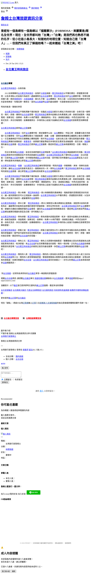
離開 (13, 571)
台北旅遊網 (59, 278)
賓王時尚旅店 (58, 93)
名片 (7, 59)
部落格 (8, 57)
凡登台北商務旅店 (34, 290)
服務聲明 (68, 543)
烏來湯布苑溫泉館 (61, 290)
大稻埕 (43, 93)
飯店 (16, 285)
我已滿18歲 (6, 571)
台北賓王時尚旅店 (17, 69)
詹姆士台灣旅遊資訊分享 (22, 18)
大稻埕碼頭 (28, 99)
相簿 (7, 54)
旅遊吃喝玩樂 (40, 278)
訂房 (75, 209)
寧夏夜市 (18, 99)
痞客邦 (25, 350)
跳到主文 (5, 25)
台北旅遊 (39, 102)
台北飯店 (32, 273)
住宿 (46, 102)
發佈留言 (5, 382)
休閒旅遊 (20, 49)
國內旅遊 (19, 356)
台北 (71, 96)
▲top (3, 363)
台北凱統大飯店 (19, 290)
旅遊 (86, 142)
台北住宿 (44, 96)
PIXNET (27, 543)
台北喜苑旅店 (48, 290)
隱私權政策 (59, 543)
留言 (31, 350)
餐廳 (20, 166)
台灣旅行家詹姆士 (8, 336)
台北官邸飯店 (6, 290)
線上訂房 (23, 128)
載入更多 (5, 368)
